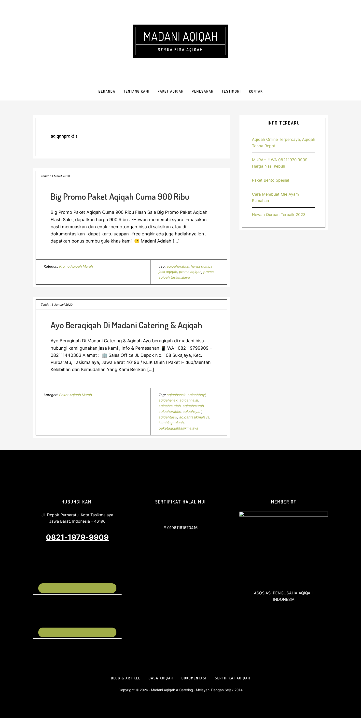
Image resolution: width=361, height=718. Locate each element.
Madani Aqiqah (180, 36)
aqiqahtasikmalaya (194, 417)
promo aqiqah (190, 272)
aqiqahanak (176, 395)
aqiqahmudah (170, 406)
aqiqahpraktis (178, 266)
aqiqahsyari (192, 411)
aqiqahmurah (193, 406)
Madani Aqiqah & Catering (172, 690)
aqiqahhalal (189, 400)
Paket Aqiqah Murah (75, 395)
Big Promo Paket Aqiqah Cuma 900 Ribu (120, 196)
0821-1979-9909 (77, 537)
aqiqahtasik (168, 417)
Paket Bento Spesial (270, 180)
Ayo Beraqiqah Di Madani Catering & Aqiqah (126, 324)
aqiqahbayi (197, 395)
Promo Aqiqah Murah (76, 266)
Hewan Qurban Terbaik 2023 (278, 214)
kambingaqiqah (171, 422)
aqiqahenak (168, 400)
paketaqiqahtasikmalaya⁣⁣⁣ (178, 428)
